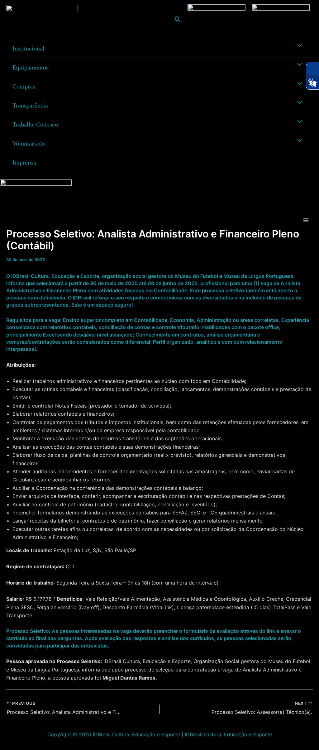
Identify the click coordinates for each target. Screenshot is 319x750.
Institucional (28, 48)
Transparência (30, 105)
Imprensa (24, 162)
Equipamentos (30, 67)
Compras (23, 86)
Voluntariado (28, 143)
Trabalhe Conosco (35, 124)
